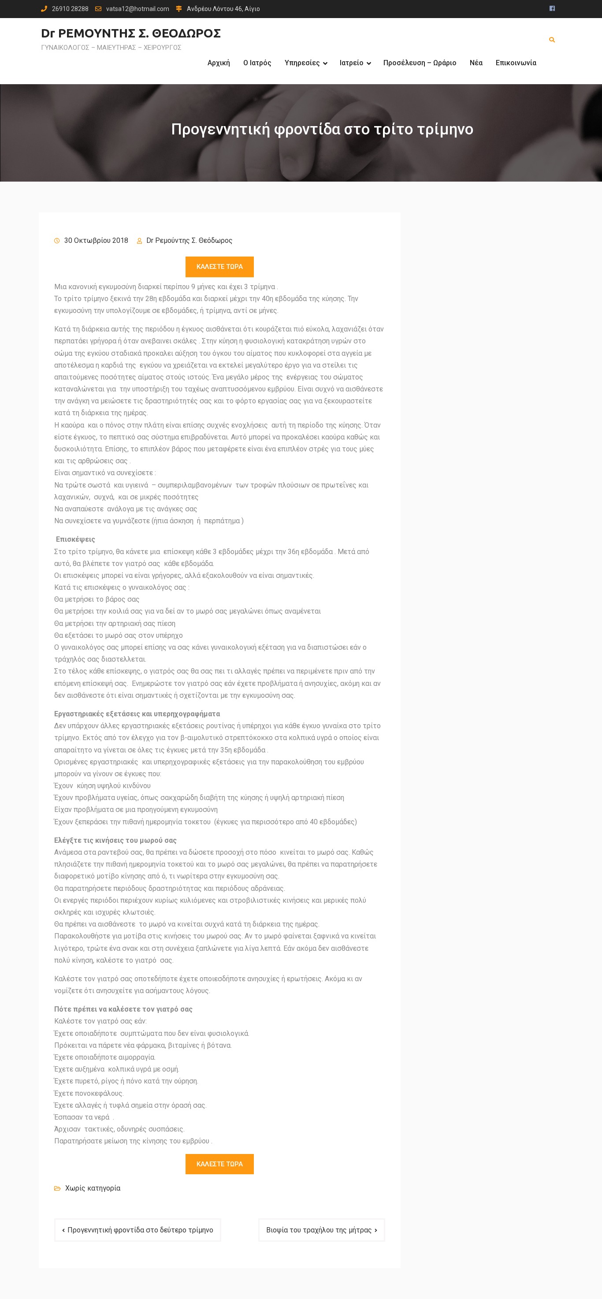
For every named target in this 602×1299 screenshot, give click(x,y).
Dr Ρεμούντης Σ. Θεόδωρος (189, 240)
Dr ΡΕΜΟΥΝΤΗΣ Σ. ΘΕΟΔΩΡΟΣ (131, 33)
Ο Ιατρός (257, 63)
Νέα (476, 63)
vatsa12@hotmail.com (137, 9)
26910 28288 (70, 9)
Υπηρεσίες (302, 63)
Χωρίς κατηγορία (92, 1188)
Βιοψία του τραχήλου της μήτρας (319, 1230)
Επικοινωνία (516, 63)
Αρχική (219, 63)
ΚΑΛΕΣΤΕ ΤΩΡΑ (220, 267)
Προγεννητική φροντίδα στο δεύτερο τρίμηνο (140, 1230)
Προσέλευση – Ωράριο (420, 63)
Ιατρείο (352, 63)
